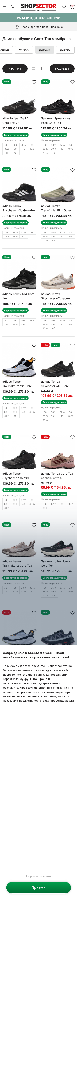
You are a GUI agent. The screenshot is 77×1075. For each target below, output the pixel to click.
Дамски (44, 50)
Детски (65, 50)
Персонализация (38, 876)
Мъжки (24, 50)
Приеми (38, 887)
